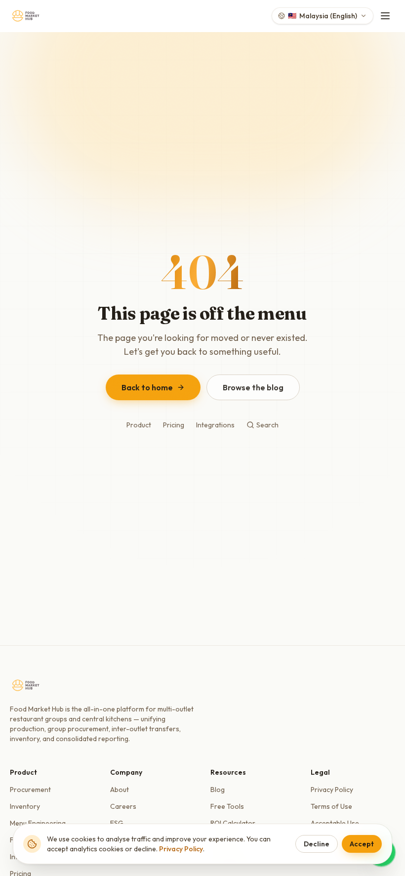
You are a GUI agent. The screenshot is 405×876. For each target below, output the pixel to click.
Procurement (30, 789)
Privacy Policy (332, 789)
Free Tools (227, 806)
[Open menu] (385, 16)
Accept (362, 843)
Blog (217, 789)
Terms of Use (331, 806)
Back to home (147, 387)
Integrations (215, 424)
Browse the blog (253, 387)
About (119, 789)
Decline (316, 843)
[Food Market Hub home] (25, 16)
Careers (123, 806)
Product (138, 424)
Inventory (25, 806)
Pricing (173, 424)
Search (267, 424)
